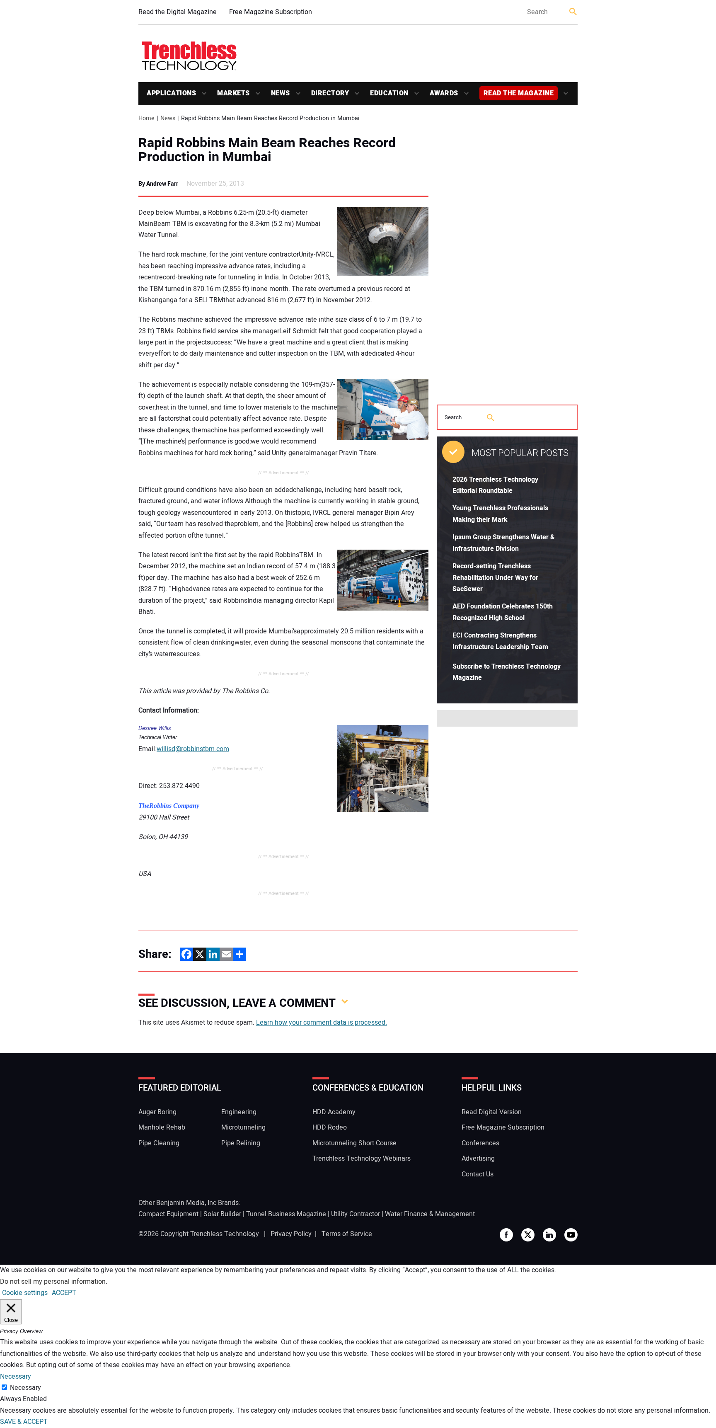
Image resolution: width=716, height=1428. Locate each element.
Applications (171, 93)
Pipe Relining (240, 1143)
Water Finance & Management (430, 1214)
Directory (330, 93)
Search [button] (573, 12)
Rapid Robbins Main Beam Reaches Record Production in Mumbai (267, 150)
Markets (233, 93)
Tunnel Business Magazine (286, 1214)
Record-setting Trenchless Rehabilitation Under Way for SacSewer (495, 577)
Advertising (478, 1159)
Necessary (25, 1388)
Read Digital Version (492, 1112)
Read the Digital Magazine (177, 12)
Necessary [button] (15, 1377)
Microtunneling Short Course (354, 1143)
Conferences (480, 1143)
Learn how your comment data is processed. (321, 1023)
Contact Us (477, 1174)
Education (389, 93)
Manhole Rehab (161, 1127)
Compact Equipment (168, 1214)
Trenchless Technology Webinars (361, 1159)
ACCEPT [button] (64, 1293)
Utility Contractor (355, 1214)
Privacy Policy (291, 1234)
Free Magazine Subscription (270, 12)
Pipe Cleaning (158, 1143)
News (280, 93)
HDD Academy (334, 1112)
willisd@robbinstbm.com (193, 749)
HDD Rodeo (329, 1127)
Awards (444, 93)
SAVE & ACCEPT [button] (24, 1422)
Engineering (238, 1112)
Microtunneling (243, 1127)
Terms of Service (347, 1234)
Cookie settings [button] (25, 1293)
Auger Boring (157, 1112)
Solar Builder (222, 1214)
